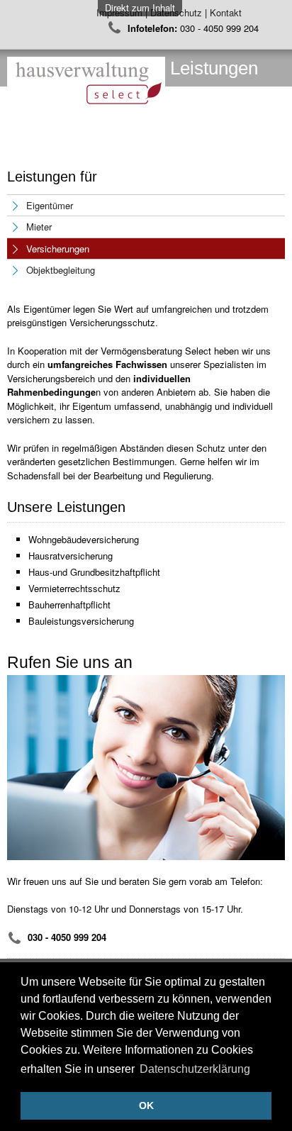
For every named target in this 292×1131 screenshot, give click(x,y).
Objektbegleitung (60, 270)
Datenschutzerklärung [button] (195, 1069)
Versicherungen (57, 248)
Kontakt (227, 12)
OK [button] (146, 1105)
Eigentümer (49, 205)
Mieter (39, 226)
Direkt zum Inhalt (140, 7)
